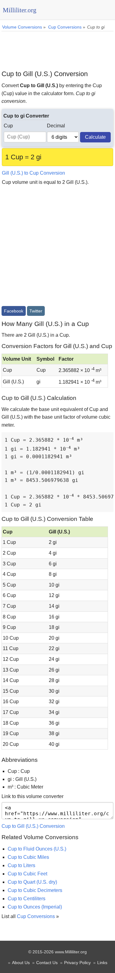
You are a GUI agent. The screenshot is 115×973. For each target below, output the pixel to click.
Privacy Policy (77, 962)
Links (102, 962)
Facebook (13, 310)
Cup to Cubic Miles (28, 857)
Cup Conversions (36, 916)
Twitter (35, 310)
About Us (21, 962)
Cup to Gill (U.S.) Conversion (33, 826)
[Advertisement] (57, 48)
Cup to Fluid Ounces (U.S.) (37, 848)
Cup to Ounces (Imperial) (35, 906)
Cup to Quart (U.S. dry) (32, 882)
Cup (8, 125)
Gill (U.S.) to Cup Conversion (33, 173)
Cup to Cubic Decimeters (35, 890)
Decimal (56, 125)
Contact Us (47, 962)
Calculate (95, 137)
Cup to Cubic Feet (27, 873)
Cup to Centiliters (26, 898)
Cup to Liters (21, 865)
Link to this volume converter (32, 796)
